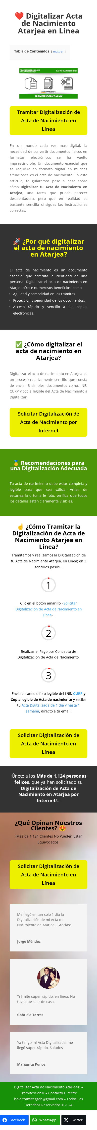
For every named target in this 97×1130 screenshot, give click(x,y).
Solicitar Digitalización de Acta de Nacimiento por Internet (48, 422)
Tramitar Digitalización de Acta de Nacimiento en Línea (48, 120)
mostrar (58, 51)
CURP (78, 693)
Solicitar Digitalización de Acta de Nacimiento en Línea (48, 609)
